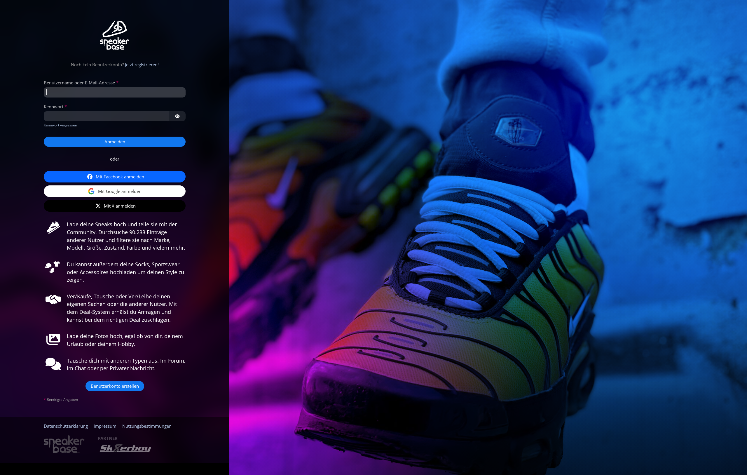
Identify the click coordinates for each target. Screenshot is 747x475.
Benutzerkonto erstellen (115, 386)
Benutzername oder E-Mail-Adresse (79, 83)
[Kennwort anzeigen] (177, 116)
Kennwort (53, 106)
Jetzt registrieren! (142, 64)
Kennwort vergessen (60, 125)
